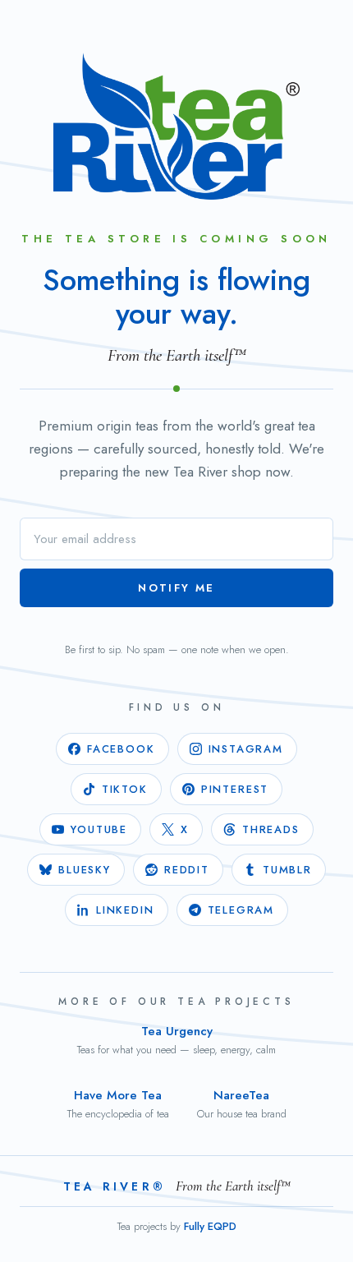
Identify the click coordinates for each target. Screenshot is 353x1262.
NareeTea (242, 1104)
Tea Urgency (176, 1039)
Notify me (176, 588)
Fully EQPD (210, 1226)
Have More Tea (118, 1104)
